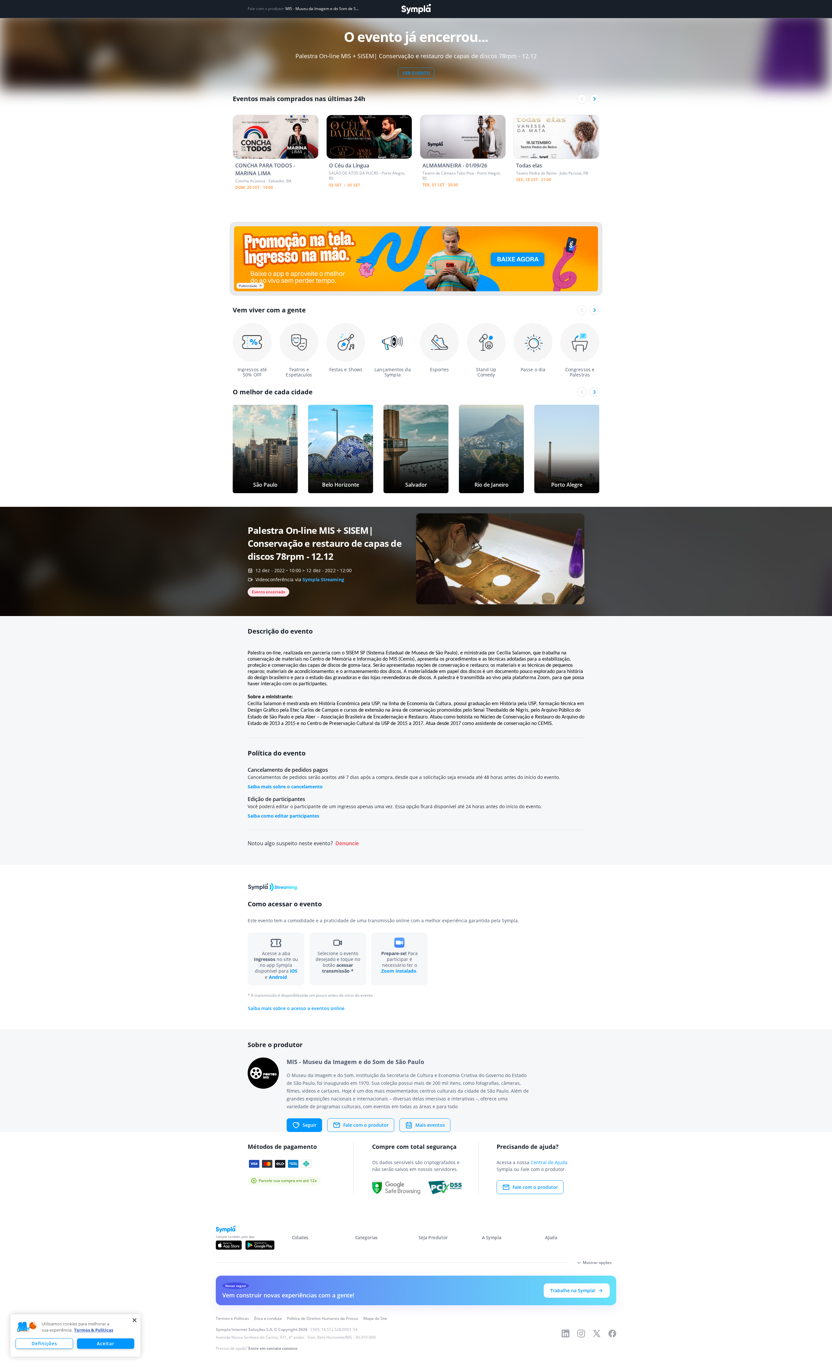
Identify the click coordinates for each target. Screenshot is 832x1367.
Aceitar (105, 1343)
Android (278, 977)
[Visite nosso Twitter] (597, 1333)
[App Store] (229, 1245)
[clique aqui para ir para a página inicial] (416, 9)
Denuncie (347, 843)
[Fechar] (134, 1320)
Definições (44, 1343)
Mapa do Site (375, 1318)
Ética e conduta (268, 1318)
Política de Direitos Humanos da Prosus (322, 1318)
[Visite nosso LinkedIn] (565, 1333)
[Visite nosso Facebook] (612, 1333)
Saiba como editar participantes (283, 816)
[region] (75, 1335)
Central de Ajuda (549, 1162)
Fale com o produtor (366, 1125)
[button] (27, 1327)
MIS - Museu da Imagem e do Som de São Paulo (322, 9)
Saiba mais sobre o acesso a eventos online (296, 1008)
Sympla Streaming (323, 579)
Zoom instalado (398, 971)
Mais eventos (430, 1125)
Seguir (310, 1125)
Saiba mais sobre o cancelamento (285, 786)
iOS (293, 971)
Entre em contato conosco (272, 1348)
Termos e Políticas (232, 1318)
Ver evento (416, 73)
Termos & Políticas (93, 1330)
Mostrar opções (597, 1262)
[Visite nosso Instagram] (581, 1333)
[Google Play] (259, 1245)
